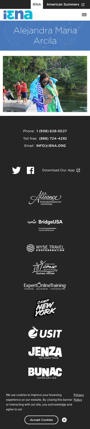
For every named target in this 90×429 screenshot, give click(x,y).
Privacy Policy (79, 397)
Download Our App (58, 170)
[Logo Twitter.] (16, 170)
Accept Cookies (41, 420)
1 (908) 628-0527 (51, 131)
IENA (37, 4)
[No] (64, 419)
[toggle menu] (84, 15)
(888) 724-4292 (53, 138)
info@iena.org (51, 146)
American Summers (63, 4)
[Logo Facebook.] (30, 170)
